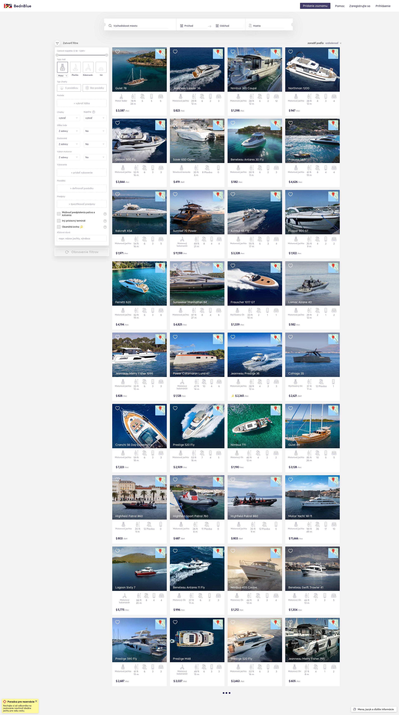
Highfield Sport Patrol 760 (190, 516)
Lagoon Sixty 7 (125, 587)
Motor (60, 75)
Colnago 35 (296, 373)
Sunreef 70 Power (185, 231)
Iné (101, 75)
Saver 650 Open (184, 159)
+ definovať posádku (82, 188)
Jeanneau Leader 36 (186, 88)
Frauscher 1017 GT (243, 302)
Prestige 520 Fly (184, 445)
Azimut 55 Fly (240, 231)
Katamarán (88, 75)
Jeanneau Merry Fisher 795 (306, 659)
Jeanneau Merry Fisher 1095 (134, 373)
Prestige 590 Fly (126, 659)
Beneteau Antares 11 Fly (189, 587)
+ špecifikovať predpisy (82, 204)
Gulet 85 (294, 445)
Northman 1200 (298, 88)
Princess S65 (296, 159)
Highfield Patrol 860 (129, 516)
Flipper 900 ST (298, 231)
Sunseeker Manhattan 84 (190, 302)
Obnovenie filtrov (85, 252)
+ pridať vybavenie (82, 172)
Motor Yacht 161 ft (300, 516)
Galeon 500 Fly (125, 159)
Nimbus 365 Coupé (244, 88)
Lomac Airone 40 (300, 302)
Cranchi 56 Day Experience (133, 445)
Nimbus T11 (238, 445)
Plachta (75, 75)
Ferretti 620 (123, 302)
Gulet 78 (121, 88)
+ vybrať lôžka (82, 103)
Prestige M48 (182, 659)
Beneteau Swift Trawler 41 (305, 587)
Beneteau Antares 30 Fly (247, 159)
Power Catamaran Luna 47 (191, 373)
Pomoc (340, 6)
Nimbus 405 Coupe (244, 587)
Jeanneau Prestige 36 (245, 373)
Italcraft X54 (123, 231)
